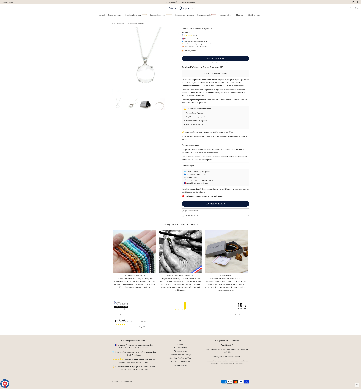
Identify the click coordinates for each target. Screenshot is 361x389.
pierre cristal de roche (213, 136)
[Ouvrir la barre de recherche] (350, 8)
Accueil (102, 15)
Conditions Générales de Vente (180, 358)
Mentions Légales (180, 365)
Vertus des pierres (7, 2)
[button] (118, 104)
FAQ (180, 341)
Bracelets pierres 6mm (133, 15)
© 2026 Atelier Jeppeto (117, 381)
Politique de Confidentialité (180, 362)
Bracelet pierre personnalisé (184, 15)
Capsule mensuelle (204, 15)
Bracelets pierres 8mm (157, 15)
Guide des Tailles (180, 348)
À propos (180, 344)
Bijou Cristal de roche (121, 23)
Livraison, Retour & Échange (180, 355)
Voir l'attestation (121, 306)
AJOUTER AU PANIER (215, 58)
